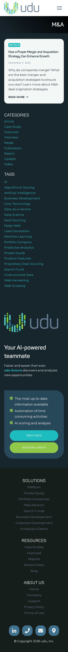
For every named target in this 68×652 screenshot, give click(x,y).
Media (8, 143)
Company (34, 595)
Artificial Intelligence (20, 193)
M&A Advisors (34, 505)
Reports (34, 559)
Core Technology (17, 203)
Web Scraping (14, 285)
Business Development (22, 198)
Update (10, 159)
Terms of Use (34, 613)
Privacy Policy (34, 607)
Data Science (14, 215)
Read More (18, 97)
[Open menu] (59, 8)
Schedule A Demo (34, 529)
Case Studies (34, 547)
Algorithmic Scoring (19, 187)
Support (34, 601)
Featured (11, 132)
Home (34, 589)
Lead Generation (17, 231)
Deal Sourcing (15, 220)
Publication (12, 148)
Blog (34, 571)
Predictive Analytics (19, 247)
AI (5, 182)
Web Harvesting (16, 280)
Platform (34, 487)
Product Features (17, 258)
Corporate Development (34, 523)
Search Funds (34, 511)
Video (8, 164)
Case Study (12, 126)
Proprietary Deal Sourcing (23, 264)
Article (14, 45)
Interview (11, 137)
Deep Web (12, 225)
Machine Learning (18, 236)
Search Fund (14, 269)
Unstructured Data (18, 275)
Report (9, 153)
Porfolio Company (18, 242)
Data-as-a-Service (17, 209)
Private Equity (14, 253)
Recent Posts (34, 565)
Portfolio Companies (34, 499)
